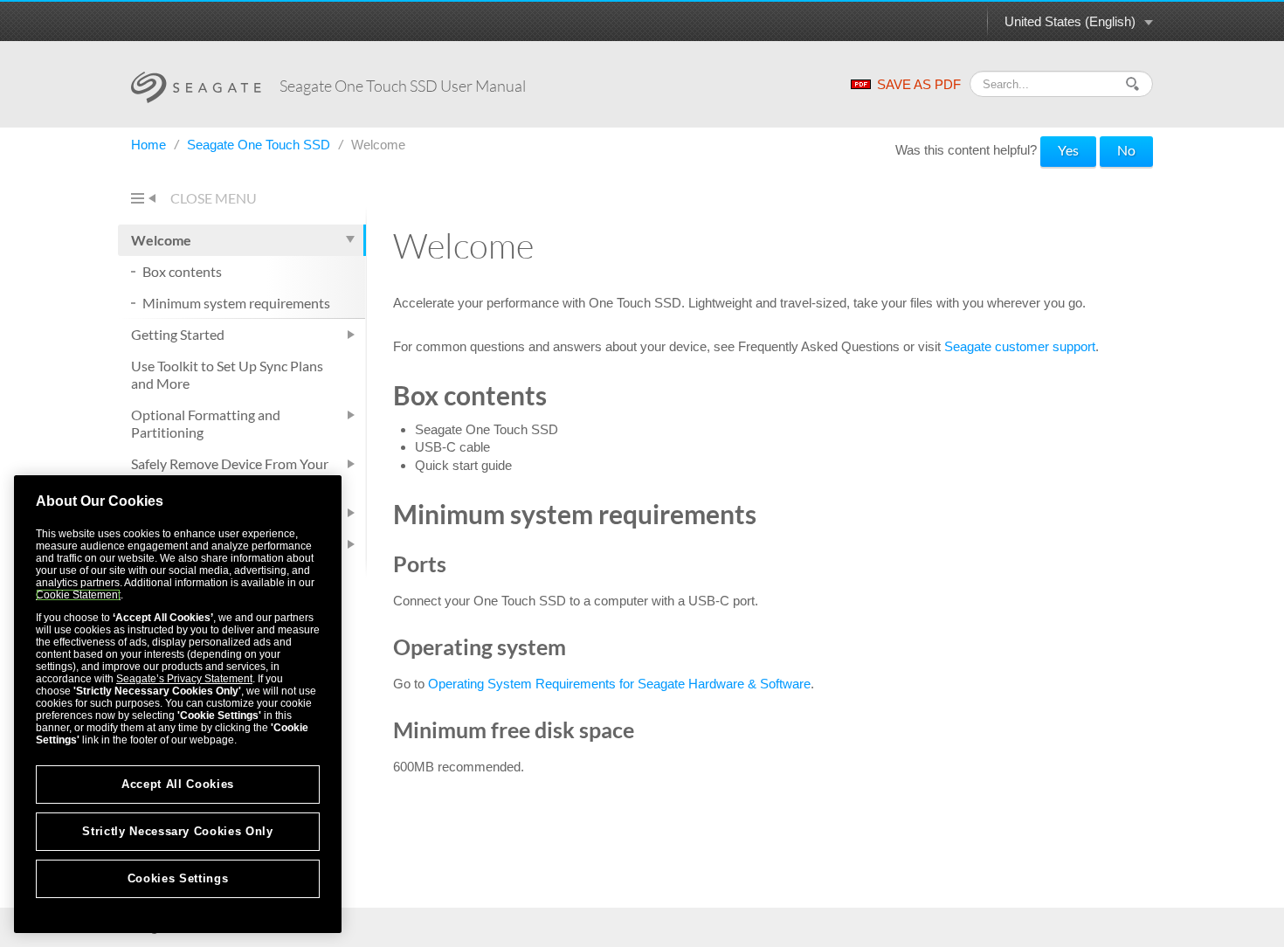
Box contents (182, 271)
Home (150, 144)
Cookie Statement (78, 595)
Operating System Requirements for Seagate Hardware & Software (619, 683)
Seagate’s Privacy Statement (184, 679)
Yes (1068, 150)
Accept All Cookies (177, 784)
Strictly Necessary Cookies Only (177, 831)
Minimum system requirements (236, 302)
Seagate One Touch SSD (260, 144)
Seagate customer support (1019, 346)
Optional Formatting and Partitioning (205, 423)
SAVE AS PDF (919, 84)
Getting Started (177, 334)
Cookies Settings (178, 878)
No (1126, 150)
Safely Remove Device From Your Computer (229, 472)
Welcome (161, 240)
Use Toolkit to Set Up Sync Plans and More (227, 374)
